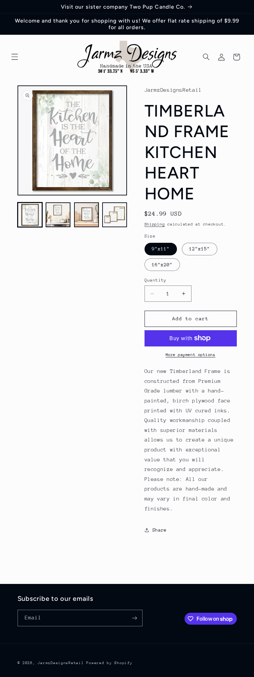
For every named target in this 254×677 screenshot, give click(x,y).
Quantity (156, 280)
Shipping (155, 224)
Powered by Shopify (109, 663)
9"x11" (161, 248)
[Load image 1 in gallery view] (30, 214)
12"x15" (199, 248)
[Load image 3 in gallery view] (86, 214)
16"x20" (162, 264)
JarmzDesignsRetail (61, 663)
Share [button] (159, 530)
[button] (14, 57)
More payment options (191, 354)
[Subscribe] (134, 618)
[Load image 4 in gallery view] (114, 214)
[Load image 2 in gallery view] (58, 214)
